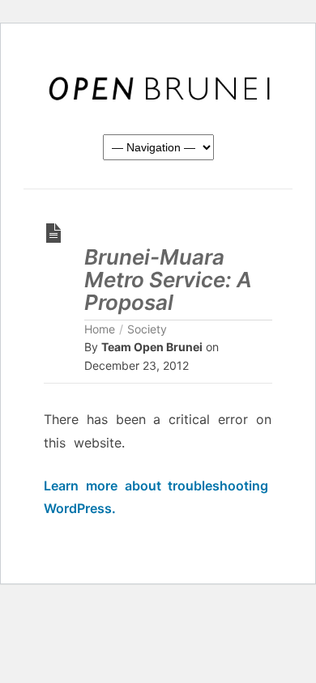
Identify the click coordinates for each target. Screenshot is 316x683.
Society (147, 329)
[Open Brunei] (158, 89)
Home (99, 329)
